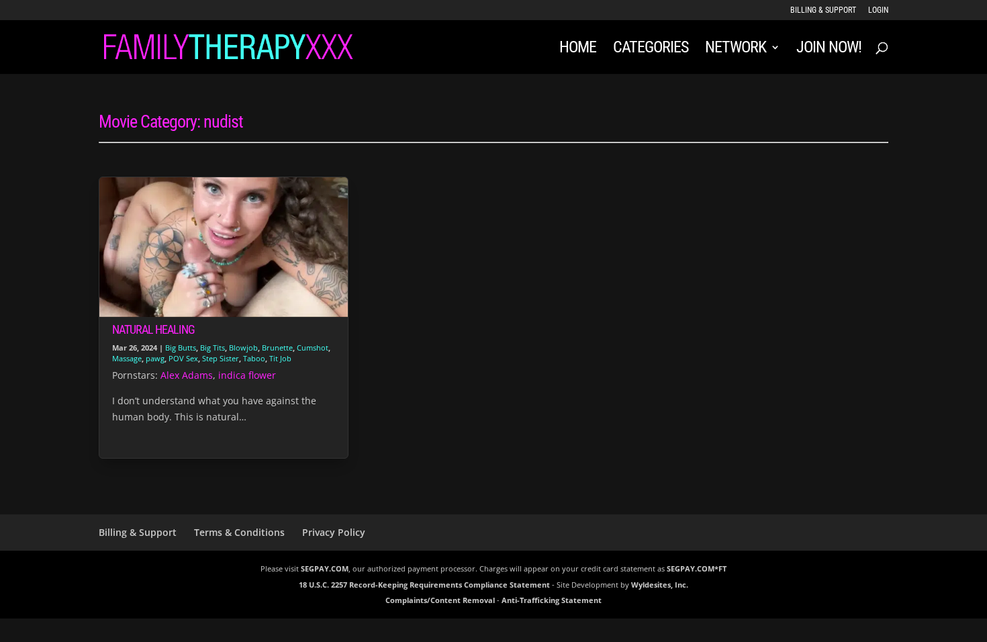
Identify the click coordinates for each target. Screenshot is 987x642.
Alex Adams (186, 375)
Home (577, 49)
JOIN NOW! (828, 49)
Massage (127, 358)
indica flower (247, 375)
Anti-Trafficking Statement (552, 600)
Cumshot (312, 347)
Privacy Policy (333, 532)
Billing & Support (823, 10)
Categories (650, 49)
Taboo (254, 358)
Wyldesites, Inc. (659, 585)
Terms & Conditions (239, 532)
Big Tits (212, 347)
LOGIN (878, 10)
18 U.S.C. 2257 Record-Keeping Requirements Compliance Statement (424, 585)
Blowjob (243, 347)
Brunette (277, 347)
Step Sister (220, 358)
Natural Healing (153, 329)
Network (735, 49)
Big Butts (180, 347)
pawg (155, 358)
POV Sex (183, 358)
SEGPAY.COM (324, 568)
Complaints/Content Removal (440, 600)
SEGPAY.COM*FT (696, 568)
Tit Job (280, 358)
